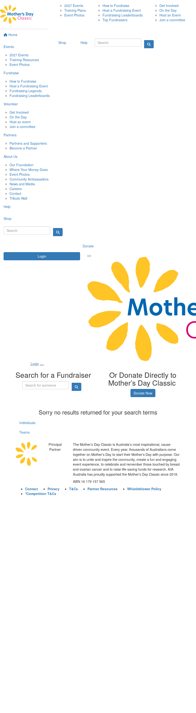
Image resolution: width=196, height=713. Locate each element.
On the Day (18, 117)
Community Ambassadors (29, 179)
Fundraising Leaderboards (30, 95)
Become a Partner (23, 148)
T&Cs (73, 488)
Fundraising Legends (26, 90)
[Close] (42, 365)
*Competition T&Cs (40, 493)
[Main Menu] (89, 256)
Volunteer (11, 103)
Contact (15, 193)
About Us (10, 156)
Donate (88, 246)
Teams (24, 432)
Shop (7, 218)
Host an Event (170, 15)
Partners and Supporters (28, 143)
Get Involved (19, 112)
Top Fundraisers (115, 19)
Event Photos (20, 64)
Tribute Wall (18, 198)
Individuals (27, 422)
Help (7, 206)
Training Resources (24, 59)
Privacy (54, 488)
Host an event (20, 121)
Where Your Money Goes (29, 169)
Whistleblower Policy (144, 488)
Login (42, 256)
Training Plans (75, 10)
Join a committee (22, 126)
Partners (10, 135)
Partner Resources (102, 488)
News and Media (22, 183)
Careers (16, 188)
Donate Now (143, 393)
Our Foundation (21, 164)
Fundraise (11, 72)
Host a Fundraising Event (29, 86)
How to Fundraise (23, 81)
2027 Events (19, 55)
